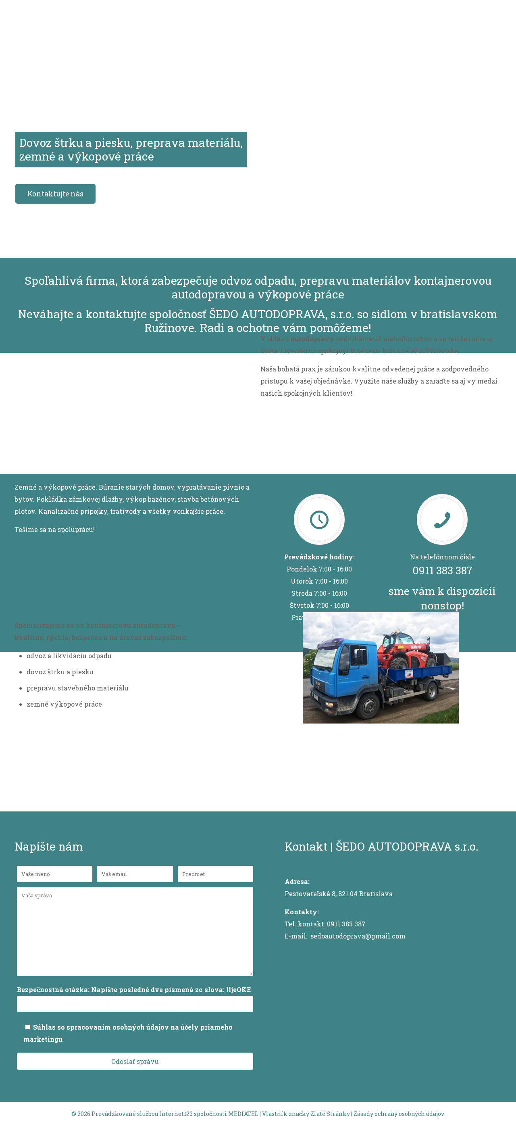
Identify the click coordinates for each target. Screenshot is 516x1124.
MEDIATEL (243, 1114)
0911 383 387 (442, 570)
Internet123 (176, 1114)
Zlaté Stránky (330, 1114)
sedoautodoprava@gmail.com (358, 936)
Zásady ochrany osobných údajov (399, 1114)
